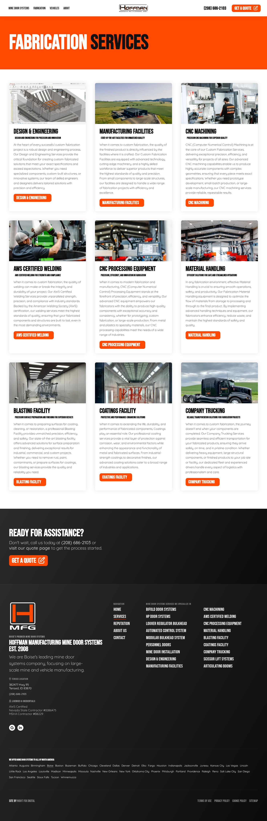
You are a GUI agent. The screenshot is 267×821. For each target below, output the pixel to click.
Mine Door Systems (19, 8)
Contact (119, 637)
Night (20, 801)
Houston (162, 765)
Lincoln (244, 765)
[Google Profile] (12, 728)
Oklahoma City (140, 771)
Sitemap (253, 801)
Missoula (83, 771)
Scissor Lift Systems (219, 659)
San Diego (244, 771)
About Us (120, 630)
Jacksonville (191, 765)
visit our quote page (29, 548)
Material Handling (217, 630)
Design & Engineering (161, 659)
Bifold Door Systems (161, 609)
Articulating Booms (218, 666)
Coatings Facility (216, 644)
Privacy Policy (222, 801)
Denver (126, 765)
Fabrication (39, 8)
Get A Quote (24, 561)
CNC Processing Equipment (223, 623)
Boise (50, 765)
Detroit (136, 765)
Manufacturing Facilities (164, 666)
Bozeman (70, 765)
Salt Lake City (228, 771)
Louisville (44, 771)
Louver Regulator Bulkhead (166, 623)
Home (117, 609)
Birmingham (38, 765)
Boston (59, 765)
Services (120, 616)
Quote (242, 8)
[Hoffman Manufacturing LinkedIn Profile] (20, 728)
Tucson (55, 777)
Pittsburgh (168, 771)
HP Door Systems (158, 616)
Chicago (93, 765)
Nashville (95, 771)
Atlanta (13, 765)
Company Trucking (217, 652)
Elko (143, 765)
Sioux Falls (43, 777)
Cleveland (105, 765)
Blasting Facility (216, 637)
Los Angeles (30, 771)
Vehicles (54, 8)
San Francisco (17, 777)
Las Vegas (232, 765)
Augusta (24, 765)
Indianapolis (175, 765)
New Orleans (110, 771)
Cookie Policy (239, 801)
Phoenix (155, 771)
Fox (25, 801)
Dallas (116, 765)
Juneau (204, 765)
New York (124, 771)
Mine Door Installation (163, 652)
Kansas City (217, 765)
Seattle (31, 777)
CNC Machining (214, 609)
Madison (56, 771)
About (66, 8)
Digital (31, 801)
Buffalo (82, 765)
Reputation (122, 623)
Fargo (151, 765)
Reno (215, 771)
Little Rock (15, 771)
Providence (193, 771)
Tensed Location (19, 679)
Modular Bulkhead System (165, 637)
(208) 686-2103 (215, 8)
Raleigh (206, 771)
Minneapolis (69, 771)
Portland (180, 771)
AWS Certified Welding (220, 616)
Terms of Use (204, 801)
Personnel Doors (158, 644)
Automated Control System (166, 630)
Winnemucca (68, 777)
